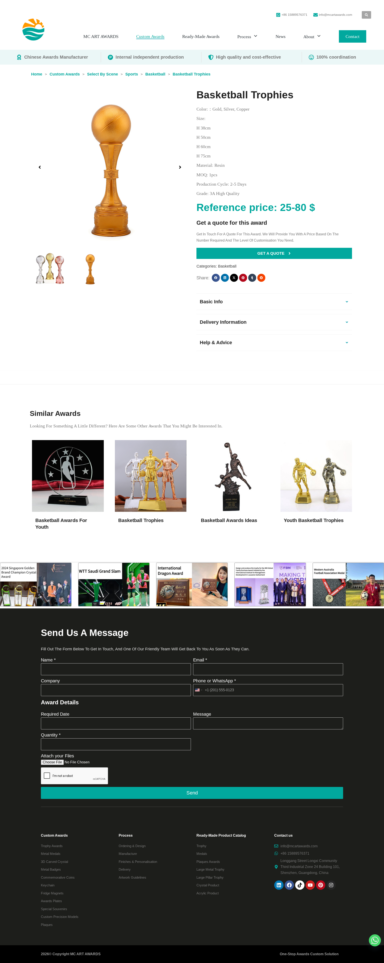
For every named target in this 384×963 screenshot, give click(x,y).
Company (50, 680)
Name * (48, 659)
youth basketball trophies (314, 520)
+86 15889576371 (294, 14)
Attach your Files (57, 755)
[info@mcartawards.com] (315, 15)
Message (202, 714)
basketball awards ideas (229, 520)
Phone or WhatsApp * (214, 680)
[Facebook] (289, 885)
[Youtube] (310, 885)
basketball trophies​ (141, 520)
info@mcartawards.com (335, 14)
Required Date (55, 714)
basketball (227, 266)
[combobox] (198, 690)
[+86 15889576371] (278, 15)
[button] (39, 167)
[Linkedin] (279, 885)
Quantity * (51, 735)
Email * (200, 659)
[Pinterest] (320, 885)
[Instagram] (331, 885)
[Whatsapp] (375, 940)
